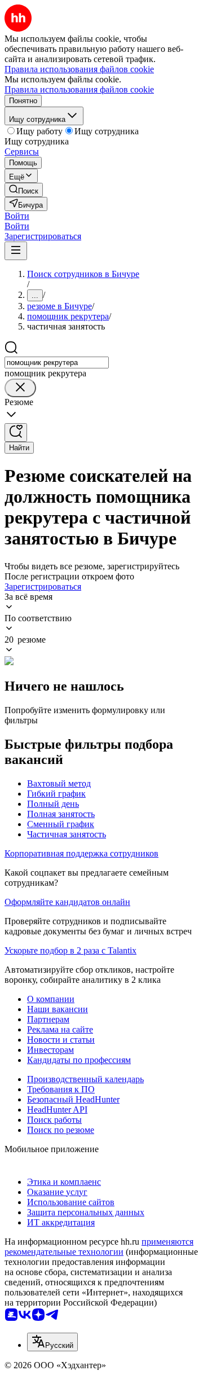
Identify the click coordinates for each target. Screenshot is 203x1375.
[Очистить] (20, 388)
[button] (17, 216)
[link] (24, 190)
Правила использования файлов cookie (79, 89)
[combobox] (57, 362)
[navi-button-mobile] (16, 250)
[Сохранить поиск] (16, 432)
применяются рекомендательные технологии (99, 1247)
